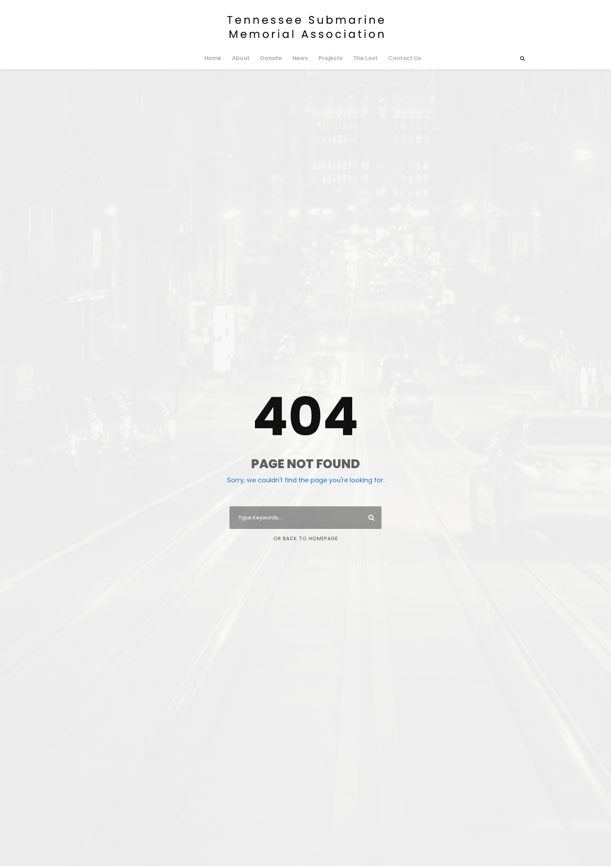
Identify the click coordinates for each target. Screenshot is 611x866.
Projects (331, 58)
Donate (271, 58)
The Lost (365, 58)
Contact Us (404, 58)
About (241, 58)
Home (212, 58)
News (300, 58)
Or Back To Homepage (305, 538)
